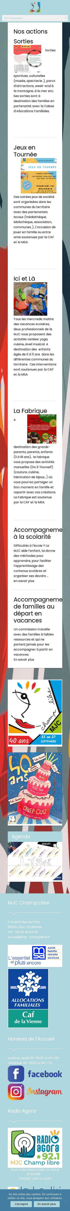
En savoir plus (24, 659)
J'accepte (21, 1204)
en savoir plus (24, 581)
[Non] (65, 1200)
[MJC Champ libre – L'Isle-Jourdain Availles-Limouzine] (35, 8)
